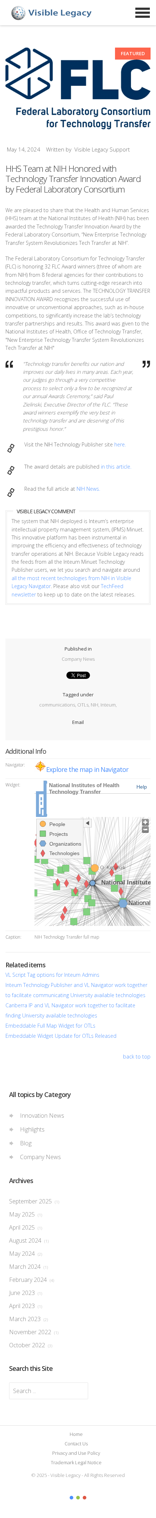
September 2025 (34, 1201)
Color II (78, 1497)
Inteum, (108, 704)
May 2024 (25, 1254)
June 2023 (25, 1293)
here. (120, 444)
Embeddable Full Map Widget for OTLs (50, 1025)
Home (76, 1434)
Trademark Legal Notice (76, 1462)
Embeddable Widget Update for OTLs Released (60, 1035)
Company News (78, 659)
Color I (71, 1497)
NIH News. (88, 488)
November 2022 (33, 1332)
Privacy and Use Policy (76, 1453)
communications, (58, 704)
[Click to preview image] (78, 88)
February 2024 (31, 1280)
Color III (84, 1497)
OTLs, (84, 704)
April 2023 (25, 1306)
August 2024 (29, 1240)
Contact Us (76, 1443)
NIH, (95, 704)
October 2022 (30, 1345)
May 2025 (25, 1214)
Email (78, 722)
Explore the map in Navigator (87, 769)
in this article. (116, 466)
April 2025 (25, 1227)
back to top (137, 1056)
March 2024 (28, 1267)
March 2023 (28, 1319)
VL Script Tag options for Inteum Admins (52, 974)
